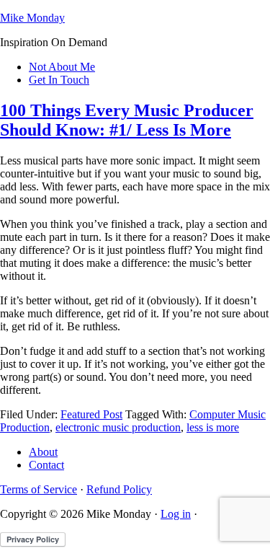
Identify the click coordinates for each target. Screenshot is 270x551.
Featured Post (91, 414)
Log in (176, 514)
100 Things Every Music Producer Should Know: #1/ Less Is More (126, 120)
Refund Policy (119, 489)
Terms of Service (38, 489)
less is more (212, 427)
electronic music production (118, 427)
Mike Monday (32, 18)
